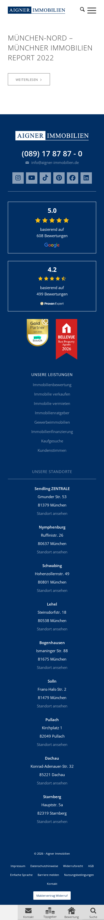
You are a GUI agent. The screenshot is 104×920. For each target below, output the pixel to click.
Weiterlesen (27, 79)
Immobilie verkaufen (52, 394)
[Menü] (89, 10)
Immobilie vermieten (52, 403)
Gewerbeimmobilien (52, 422)
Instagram (18, 178)
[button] (28, 912)
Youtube (31, 178)
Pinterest (59, 178)
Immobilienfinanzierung (52, 431)
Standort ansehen (52, 513)
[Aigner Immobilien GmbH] (36, 10)
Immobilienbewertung (52, 384)
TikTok (45, 178)
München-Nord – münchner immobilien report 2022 (50, 47)
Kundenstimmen (52, 450)
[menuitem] (82, 10)
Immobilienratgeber (52, 412)
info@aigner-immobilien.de (54, 162)
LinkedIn (86, 178)
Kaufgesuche (52, 440)
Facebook (72, 178)
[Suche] (82, 10)
